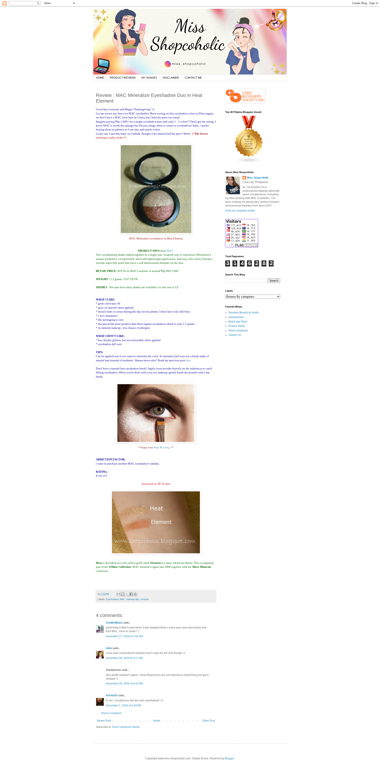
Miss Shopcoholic (258, 177)
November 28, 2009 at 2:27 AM (124, 658)
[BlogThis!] (123, 594)
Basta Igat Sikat (237, 321)
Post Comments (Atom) (126, 727)
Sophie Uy (234, 335)
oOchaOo (111, 695)
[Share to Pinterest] (135, 594)
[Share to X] (127, 594)
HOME (100, 77)
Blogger (229, 758)
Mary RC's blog (162, 447)
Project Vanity (236, 326)
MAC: (170, 250)
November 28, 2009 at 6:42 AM (124, 683)
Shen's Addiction (238, 330)
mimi (109, 648)
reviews (145, 599)
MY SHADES (149, 77)
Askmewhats (236, 317)
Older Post (208, 720)
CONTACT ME (193, 77)
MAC (122, 599)
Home (156, 720)
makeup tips (132, 599)
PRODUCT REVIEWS (123, 77)
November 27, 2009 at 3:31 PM (124, 636)
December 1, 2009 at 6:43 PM (123, 705)
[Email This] (118, 594)
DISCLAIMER (171, 77)
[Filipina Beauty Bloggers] (249, 162)
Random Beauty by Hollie (243, 312)
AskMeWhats (114, 622)
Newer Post (104, 720)
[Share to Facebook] (131, 594)
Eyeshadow (112, 599)
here (188, 360)
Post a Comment (111, 713)
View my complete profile (240, 210)
